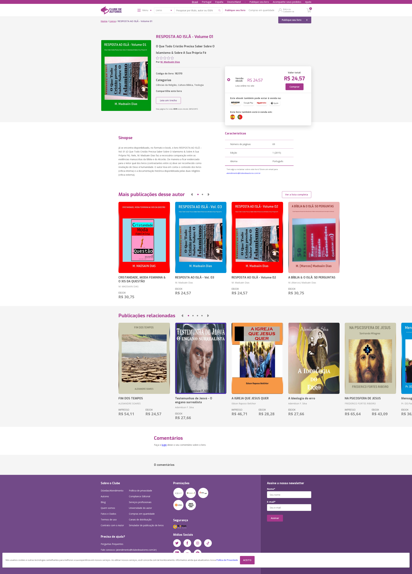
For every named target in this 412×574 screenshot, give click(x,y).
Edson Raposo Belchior (244, 403)
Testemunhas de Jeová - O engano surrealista (193, 400)
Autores (105, 496)
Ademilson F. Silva (184, 407)
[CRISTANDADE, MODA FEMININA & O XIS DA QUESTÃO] (144, 237)
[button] (192, 194)
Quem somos (108, 507)
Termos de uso (109, 519)
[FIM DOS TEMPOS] (144, 358)
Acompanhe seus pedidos (287, 1)
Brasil (195, 1)
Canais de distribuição (140, 519)
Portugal (206, 1)
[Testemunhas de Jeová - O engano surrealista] (200, 358)
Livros (112, 21)
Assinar (275, 518)
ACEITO (247, 560)
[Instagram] (197, 543)
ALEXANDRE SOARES (129, 403)
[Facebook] (187, 543)
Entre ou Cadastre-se (288, 10)
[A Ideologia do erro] (314, 358)
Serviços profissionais (140, 502)
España (219, 1)
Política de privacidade (140, 490)
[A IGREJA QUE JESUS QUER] (257, 358)
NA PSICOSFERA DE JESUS (363, 398)
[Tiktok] (208, 543)
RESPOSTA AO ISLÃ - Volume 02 (254, 277)
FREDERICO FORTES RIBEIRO (360, 403)
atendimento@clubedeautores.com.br (244, 173)
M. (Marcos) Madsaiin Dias (302, 282)
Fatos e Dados (108, 513)
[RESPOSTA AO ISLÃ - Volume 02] (257, 237)
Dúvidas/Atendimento (112, 490)
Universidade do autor (140, 507)
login (164, 444)
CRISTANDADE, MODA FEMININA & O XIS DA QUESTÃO (142, 279)
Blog (103, 502)
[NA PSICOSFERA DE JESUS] (370, 358)
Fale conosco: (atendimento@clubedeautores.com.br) (129, 549)
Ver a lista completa (296, 194)
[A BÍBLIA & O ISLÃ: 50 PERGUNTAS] (314, 237)
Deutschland (234, 1)
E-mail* (271, 502)
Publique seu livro (259, 1)
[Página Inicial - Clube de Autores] (111, 10)
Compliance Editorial (139, 496)
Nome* (271, 489)
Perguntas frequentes (112, 544)
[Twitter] (177, 543)
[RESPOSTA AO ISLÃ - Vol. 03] (200, 237)
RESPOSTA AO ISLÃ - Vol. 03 (194, 277)
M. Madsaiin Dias (170, 61)
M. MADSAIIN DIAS (128, 286)
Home (104, 21)
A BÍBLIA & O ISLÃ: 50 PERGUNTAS (311, 277)
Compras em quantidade (261, 10)
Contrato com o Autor (112, 525)
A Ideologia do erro (301, 398)
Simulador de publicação (146, 525)
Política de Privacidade (227, 560)
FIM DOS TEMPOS (130, 398)
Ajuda (308, 1)
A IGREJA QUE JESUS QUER (250, 398)
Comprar (295, 86)
